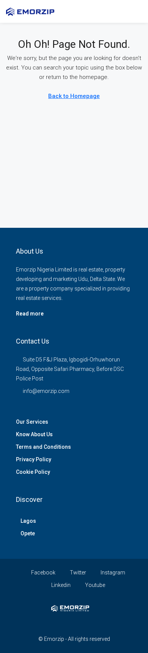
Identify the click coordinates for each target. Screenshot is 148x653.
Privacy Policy (33, 459)
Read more (30, 314)
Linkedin (60, 585)
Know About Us (34, 434)
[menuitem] (134, 11)
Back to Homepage (74, 96)
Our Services (32, 422)
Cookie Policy (33, 472)
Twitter (77, 572)
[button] (120, 11)
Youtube (94, 585)
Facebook (42, 572)
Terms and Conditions (43, 447)
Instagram (112, 572)
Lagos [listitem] (28, 521)
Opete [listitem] (27, 533)
